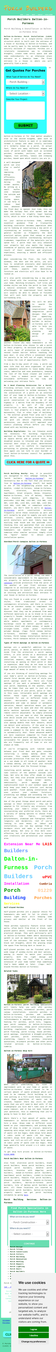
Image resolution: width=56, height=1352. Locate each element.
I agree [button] (33, 1329)
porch (17, 39)
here (26, 1195)
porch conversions (13, 1027)
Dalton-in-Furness (34, 478)
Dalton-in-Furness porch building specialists (28, 1005)
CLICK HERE (9, 1154)
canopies (8, 583)
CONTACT (40, 14)
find (12, 1163)
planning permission (14, 390)
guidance (48, 453)
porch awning (10, 667)
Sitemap (6, 1320)
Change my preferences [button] (33, 1341)
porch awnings (11, 1034)
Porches (6, 1323)
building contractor (14, 226)
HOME (21, 14)
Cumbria (7, 1046)
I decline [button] (33, 1335)
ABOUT (33, 14)
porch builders (39, 1185)
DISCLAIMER (49, 14)
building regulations (40, 434)
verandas (19, 153)
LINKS (27, 14)
